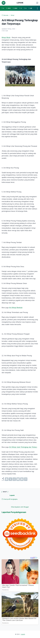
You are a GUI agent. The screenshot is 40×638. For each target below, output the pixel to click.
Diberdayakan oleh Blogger (20, 507)
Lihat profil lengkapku (10, 499)
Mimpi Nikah (6, 37)
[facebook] (6, 479)
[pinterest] (22, 479)
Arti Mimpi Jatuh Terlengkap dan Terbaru (23, 447)
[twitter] (10, 479)
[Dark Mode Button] (37, 3)
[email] (25, 479)
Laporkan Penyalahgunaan (14, 512)
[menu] (3, 3)
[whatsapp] (14, 479)
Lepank (20, 3)
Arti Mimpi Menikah (15, 308)
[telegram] (18, 479)
